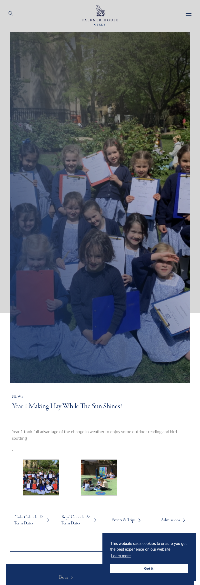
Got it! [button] (149, 568)
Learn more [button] (121, 556)
